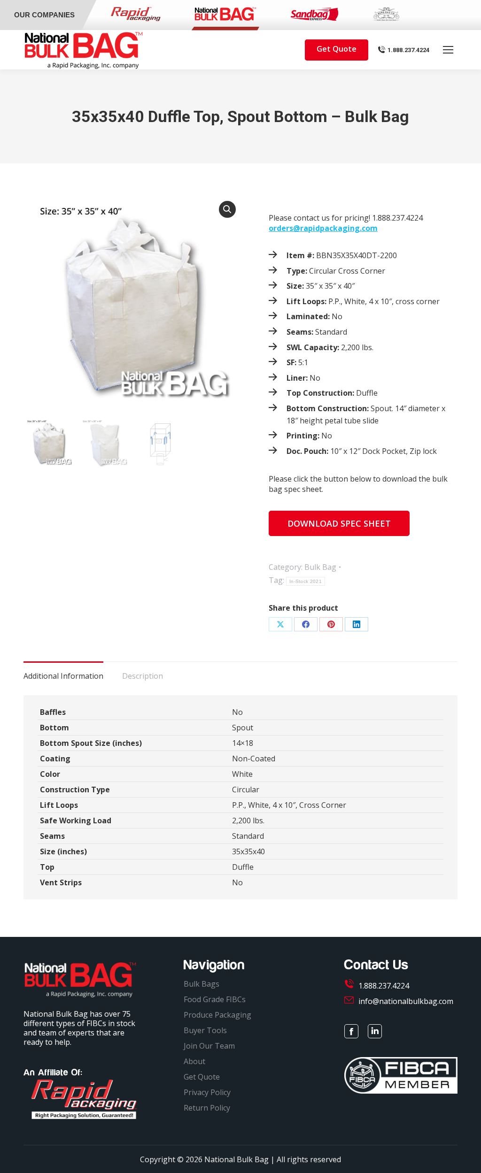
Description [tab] (142, 676)
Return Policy (207, 1107)
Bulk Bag (320, 567)
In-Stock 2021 (305, 581)
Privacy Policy (207, 1092)
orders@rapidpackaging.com (323, 228)
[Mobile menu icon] (448, 49)
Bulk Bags (201, 984)
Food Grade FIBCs (215, 999)
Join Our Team (209, 1045)
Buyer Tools (205, 1030)
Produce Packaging (217, 1015)
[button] (227, 209)
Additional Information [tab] (63, 676)
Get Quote (202, 1076)
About (194, 1061)
